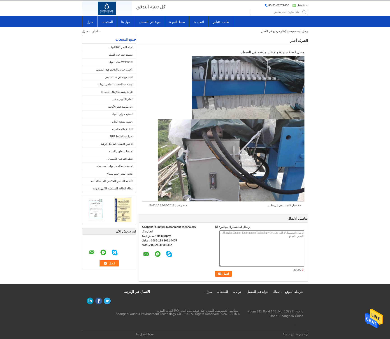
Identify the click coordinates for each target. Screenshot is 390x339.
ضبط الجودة (177, 22)
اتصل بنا (198, 22)
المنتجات (107, 22)
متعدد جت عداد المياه (120, 54)
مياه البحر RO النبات (120, 47)
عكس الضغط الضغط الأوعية (116, 144)
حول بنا (126, 22)
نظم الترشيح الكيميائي (119, 158)
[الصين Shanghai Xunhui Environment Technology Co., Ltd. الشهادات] (95, 209)
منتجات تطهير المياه (120, 151)
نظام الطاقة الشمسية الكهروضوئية (112, 188)
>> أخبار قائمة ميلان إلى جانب (284, 205)
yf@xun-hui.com (291, 320)
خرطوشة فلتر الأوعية (120, 106)
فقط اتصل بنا (145, 334)
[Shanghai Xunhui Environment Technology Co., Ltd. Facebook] (98, 301)
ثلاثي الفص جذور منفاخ (119, 173)
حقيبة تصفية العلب (121, 121)
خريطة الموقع (294, 291)
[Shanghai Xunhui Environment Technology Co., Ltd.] (107, 8)
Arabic (301, 5)
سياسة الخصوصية (226, 310)
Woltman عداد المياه (120, 62)
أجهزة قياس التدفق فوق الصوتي (114, 69)
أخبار (95, 31)
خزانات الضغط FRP (121, 136)
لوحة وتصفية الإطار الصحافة (116, 91)
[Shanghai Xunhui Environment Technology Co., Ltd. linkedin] (90, 301)
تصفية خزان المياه (122, 114)
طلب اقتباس (220, 22)
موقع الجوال (297, 324)
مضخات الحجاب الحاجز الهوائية (114, 84)
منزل (89, 22)
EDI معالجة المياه (122, 129)
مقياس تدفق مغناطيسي (118, 77)
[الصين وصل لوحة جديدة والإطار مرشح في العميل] (248, 87)
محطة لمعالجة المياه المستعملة (114, 166)
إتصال (277, 291)
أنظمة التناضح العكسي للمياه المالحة (111, 181)
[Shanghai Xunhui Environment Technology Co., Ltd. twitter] (107, 301)
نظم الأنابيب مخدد (122, 99)
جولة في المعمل (150, 22)
